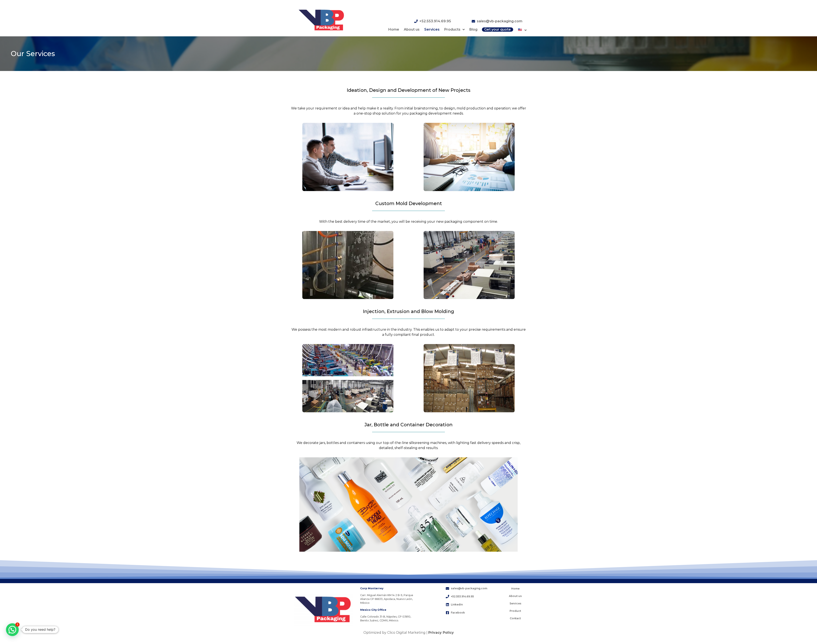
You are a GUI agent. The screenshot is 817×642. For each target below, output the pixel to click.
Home (393, 29)
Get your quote (497, 29)
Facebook (458, 612)
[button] (12, 629)
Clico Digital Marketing (406, 633)
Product (515, 610)
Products (452, 29)
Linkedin (457, 604)
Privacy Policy (441, 633)
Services (432, 29)
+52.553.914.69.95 (435, 21)
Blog (473, 29)
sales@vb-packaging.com (499, 21)
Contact (515, 618)
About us (412, 29)
